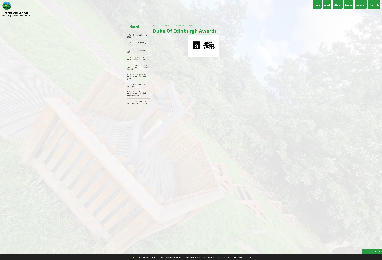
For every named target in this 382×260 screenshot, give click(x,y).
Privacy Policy (237, 257)
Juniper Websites (176, 257)
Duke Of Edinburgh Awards (184, 26)
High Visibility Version (193, 257)
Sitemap (226, 257)
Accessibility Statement (211, 257)
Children (165, 26)
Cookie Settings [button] (247, 257)
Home (155, 26)
